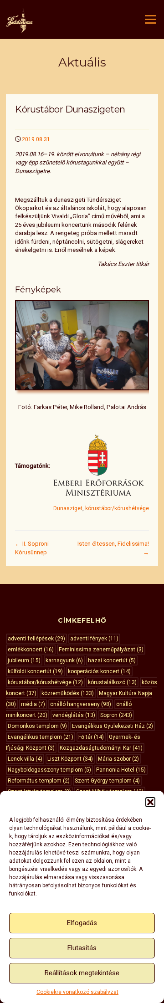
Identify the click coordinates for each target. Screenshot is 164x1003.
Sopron (116, 715)
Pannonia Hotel (121, 770)
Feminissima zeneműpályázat (101, 649)
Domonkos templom (37, 726)
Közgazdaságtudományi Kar (101, 748)
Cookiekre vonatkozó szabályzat (77, 992)
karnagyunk (64, 660)
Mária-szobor (118, 759)
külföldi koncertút (35, 671)
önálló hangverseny (80, 704)
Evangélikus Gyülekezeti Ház (112, 726)
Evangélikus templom (40, 737)
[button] (150, 802)
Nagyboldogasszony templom (49, 770)
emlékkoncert (31, 649)
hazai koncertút (112, 660)
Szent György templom (107, 781)
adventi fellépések (36, 638)
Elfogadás (82, 923)
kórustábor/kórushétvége (117, 508)
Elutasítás (82, 948)
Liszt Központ (70, 759)
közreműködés (67, 693)
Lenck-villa (25, 759)
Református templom (39, 781)
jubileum (24, 660)
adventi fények (94, 638)
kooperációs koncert (99, 671)
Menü (149, 19)
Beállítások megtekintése (82, 973)
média (33, 704)
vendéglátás (73, 715)
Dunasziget (67, 508)
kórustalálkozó (112, 682)
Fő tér (91, 737)
